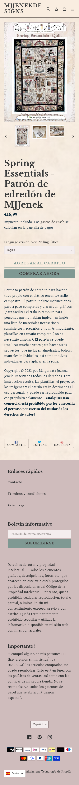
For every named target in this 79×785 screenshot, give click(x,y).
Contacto (15, 482)
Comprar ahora (39, 274)
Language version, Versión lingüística (31, 242)
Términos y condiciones (27, 494)
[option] (22, 136)
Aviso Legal (17, 505)
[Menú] (72, 8)
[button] (14, 773)
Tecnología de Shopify (56, 771)
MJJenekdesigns (23, 8)
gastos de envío (52, 222)
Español (38, 724)
